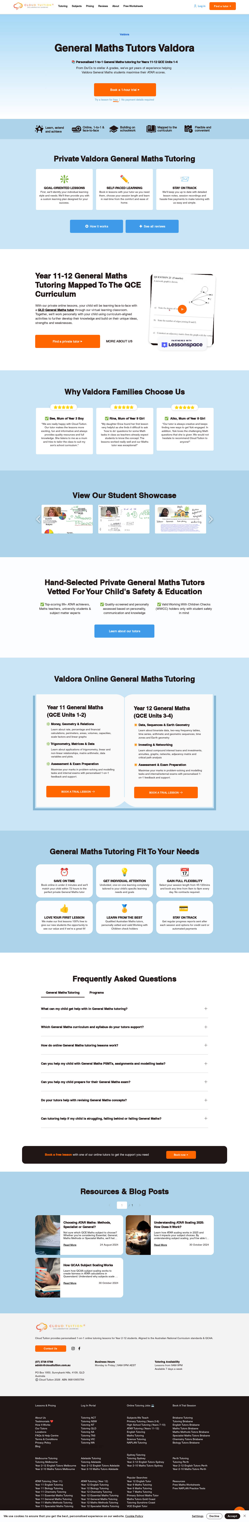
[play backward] (38, 519)
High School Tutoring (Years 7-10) (146, 1424)
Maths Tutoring (135, 1435)
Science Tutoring (136, 1439)
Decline (214, 1516)
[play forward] (211, 519)
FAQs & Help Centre (47, 1435)
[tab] (63, 993)
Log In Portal (88, 1405)
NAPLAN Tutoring (137, 1442)
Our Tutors (41, 1428)
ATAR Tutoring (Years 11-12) (143, 1428)
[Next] (139, 1205)
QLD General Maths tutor (56, 310)
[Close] (244, 1516)
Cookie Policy (134, 1516)
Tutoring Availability (167, 1361)
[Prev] (109, 1205)
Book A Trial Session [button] (184, 1405)
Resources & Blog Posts (124, 1191)
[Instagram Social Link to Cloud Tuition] (73, 1348)
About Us (40, 1417)
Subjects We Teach (138, 1417)
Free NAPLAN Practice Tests (189, 1488)
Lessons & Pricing (45, 1405)
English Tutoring (136, 1431)
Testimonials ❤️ (44, 1421)
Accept (232, 1516)
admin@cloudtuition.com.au (53, 1365)
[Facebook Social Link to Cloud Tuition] (79, 1348)
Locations (40, 1431)
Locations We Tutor (92, 1446)
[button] (63, 6)
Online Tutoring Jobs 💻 (140, 1405)
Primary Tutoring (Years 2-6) (143, 1421)
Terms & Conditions (46, 1439)
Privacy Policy (43, 1442)
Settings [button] (197, 1516)
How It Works (42, 1424)
